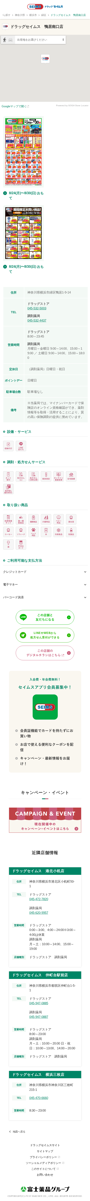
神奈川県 (20, 15)
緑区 (43, 15)
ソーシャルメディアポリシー (45, 1163)
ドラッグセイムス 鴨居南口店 (68, 15)
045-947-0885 (38, 1003)
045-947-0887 (38, 1017)
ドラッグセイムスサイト (45, 1145)
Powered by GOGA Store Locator (72, 105)
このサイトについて (45, 1168)
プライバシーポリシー (45, 1157)
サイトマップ (45, 1151)
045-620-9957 (38, 912)
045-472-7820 (38, 899)
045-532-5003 (36, 308)
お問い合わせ (45, 1174)
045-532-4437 (36, 320)
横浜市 (33, 15)
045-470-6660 (38, 1098)
